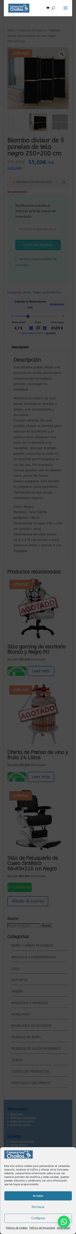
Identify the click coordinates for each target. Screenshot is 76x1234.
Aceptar (38, 1195)
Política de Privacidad (42, 1227)
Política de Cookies (16, 1227)
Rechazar (38, 1207)
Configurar (38, 1218)
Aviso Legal (63, 1227)
